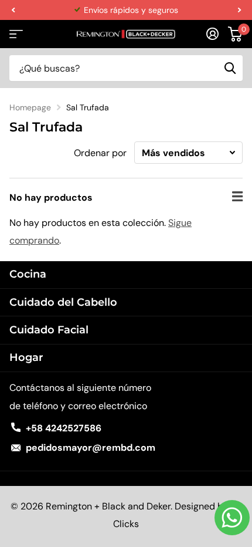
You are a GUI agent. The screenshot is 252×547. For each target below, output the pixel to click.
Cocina (27, 274)
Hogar (26, 357)
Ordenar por (100, 153)
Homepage (30, 107)
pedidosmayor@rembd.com (90, 447)
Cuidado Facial (48, 329)
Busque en (230, 68)
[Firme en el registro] (212, 34)
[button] (13, 10)
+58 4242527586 (63, 428)
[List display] (237, 196)
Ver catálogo (16, 34)
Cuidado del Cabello (63, 302)
